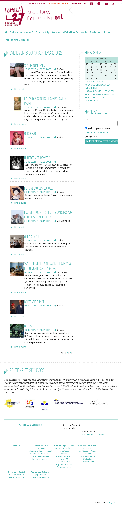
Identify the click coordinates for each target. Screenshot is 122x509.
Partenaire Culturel (17, 39)
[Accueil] (36, 15)
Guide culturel (64, 461)
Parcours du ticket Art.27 (40, 453)
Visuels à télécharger (40, 456)
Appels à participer (64, 464)
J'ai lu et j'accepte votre (97, 132)
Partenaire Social (100, 32)
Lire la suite (20, 89)
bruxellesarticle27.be (93, 434)
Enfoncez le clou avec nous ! (40, 451)
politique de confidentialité (97, 132)
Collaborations (88, 461)
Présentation (40, 448)
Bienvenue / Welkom (64, 448)
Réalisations (88, 459)
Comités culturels (64, 467)
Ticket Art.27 (64, 451)
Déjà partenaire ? (16, 474)
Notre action (88, 448)
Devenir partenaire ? (16, 477)
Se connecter (79, 3)
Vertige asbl (112, 502)
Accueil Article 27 (36, 3)
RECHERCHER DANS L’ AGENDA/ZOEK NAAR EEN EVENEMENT (98, 84)
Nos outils (88, 453)
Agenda (64, 453)
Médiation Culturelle (74, 32)
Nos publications (88, 456)
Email (87, 119)
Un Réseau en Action (87, 451)
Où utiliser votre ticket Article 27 (64, 457)
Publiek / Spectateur (47, 32)
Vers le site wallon (58, 3)
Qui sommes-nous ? (21, 32)
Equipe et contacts (40, 459)
